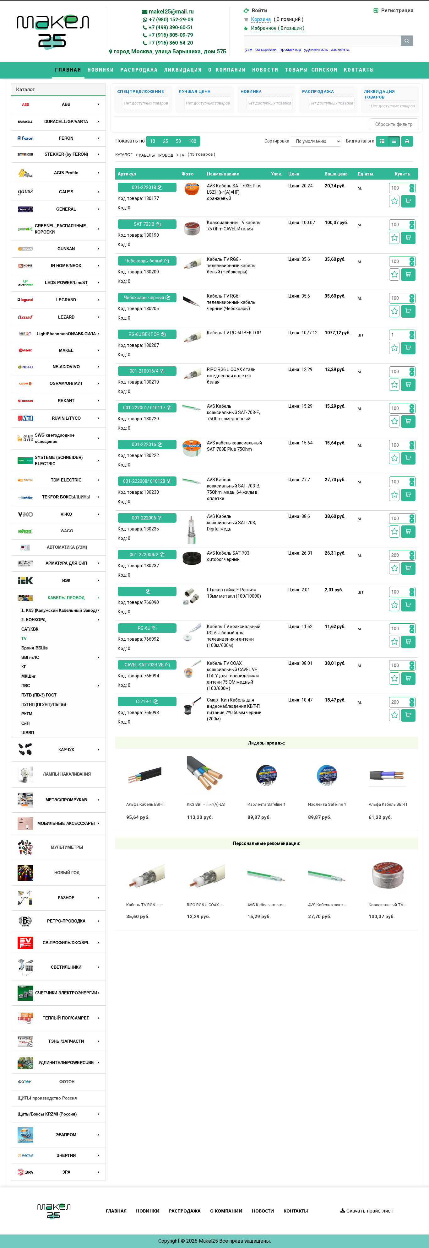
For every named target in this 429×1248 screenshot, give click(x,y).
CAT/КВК (29, 629)
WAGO (67, 531)
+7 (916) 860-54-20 (171, 43)
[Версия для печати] (407, 141)
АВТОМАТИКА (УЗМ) (67, 547)
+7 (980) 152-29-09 (171, 20)
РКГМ (26, 714)
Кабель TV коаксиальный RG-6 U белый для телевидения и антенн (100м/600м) (233, 636)
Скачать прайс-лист (369, 1211)
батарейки (266, 49)
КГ (23, 666)
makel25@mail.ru (171, 11)
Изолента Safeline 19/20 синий (337, 804)
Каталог (25, 89)
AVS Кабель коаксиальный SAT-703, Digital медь (231, 522)
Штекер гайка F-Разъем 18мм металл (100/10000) (234, 593)
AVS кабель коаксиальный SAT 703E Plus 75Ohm (234, 446)
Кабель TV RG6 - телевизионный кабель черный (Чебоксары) (231, 302)
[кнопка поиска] (407, 40)
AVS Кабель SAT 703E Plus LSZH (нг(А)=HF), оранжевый (234, 192)
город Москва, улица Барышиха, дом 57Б (170, 51)
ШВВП (27, 732)
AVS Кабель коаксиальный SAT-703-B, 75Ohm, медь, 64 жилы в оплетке (233, 489)
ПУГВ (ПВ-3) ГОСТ (39, 695)
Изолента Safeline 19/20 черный (278, 804)
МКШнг (28, 676)
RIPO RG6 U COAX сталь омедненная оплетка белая (231, 376)
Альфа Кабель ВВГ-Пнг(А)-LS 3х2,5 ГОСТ (164, 804)
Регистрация (397, 10)
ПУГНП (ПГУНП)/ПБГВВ (43, 704)
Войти (259, 10)
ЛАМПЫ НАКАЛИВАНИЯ (67, 774)
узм (249, 49)
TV (24, 638)
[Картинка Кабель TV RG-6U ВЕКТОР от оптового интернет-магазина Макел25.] (192, 337)
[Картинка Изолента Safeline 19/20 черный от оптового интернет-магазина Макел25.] (266, 775)
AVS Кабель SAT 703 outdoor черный (228, 556)
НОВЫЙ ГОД (66, 872)
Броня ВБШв (34, 648)
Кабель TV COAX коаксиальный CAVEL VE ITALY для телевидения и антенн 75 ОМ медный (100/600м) (233, 676)
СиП (25, 723)
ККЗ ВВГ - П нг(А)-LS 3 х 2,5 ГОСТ (217, 804)
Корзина (261, 19)
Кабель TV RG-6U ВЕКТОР (234, 332)
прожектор (290, 49)
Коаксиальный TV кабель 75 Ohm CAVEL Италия (233, 225)
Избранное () (277, 28)
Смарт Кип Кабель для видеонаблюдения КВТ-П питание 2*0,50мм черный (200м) (234, 709)
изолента (340, 49)
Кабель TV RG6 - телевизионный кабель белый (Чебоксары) (231, 265)
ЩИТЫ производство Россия (47, 1098)
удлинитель (316, 49)
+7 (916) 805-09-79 (171, 35)
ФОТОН (66, 1081)
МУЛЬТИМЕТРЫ (67, 847)
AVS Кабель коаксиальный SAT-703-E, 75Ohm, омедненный (233, 412)
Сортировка (276, 140)
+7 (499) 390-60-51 (171, 27)
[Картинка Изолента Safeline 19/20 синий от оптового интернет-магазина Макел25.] (327, 775)
